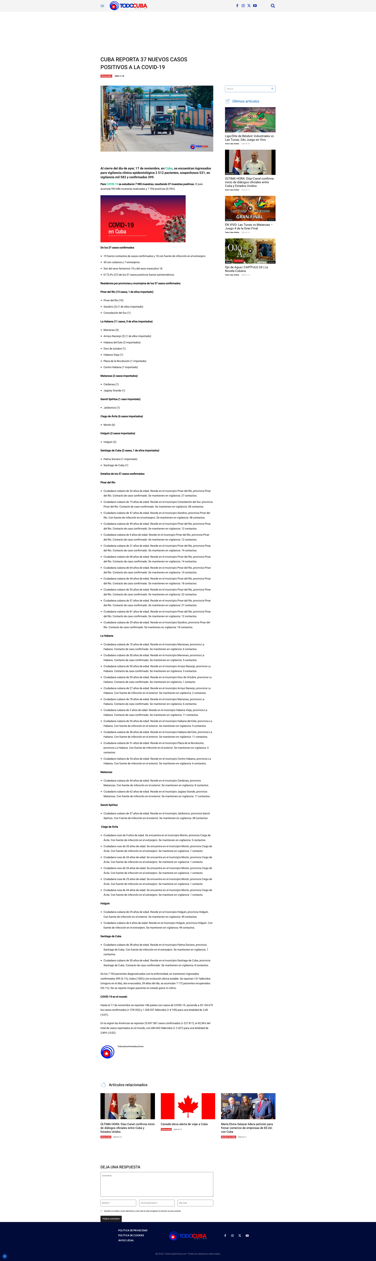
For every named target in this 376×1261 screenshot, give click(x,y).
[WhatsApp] (157, 149)
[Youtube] (255, 6)
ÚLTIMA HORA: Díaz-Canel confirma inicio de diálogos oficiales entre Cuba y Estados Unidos (249, 182)
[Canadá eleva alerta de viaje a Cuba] (188, 1106)
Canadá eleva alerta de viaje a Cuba (184, 1124)
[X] (249, 6)
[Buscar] (272, 89)
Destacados (106, 76)
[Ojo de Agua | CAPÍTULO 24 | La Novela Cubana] (250, 251)
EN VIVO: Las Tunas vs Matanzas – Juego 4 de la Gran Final (249, 226)
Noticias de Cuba (228, 1137)
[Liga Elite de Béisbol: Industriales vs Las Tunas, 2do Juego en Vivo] (250, 119)
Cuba (169, 168)
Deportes (229, 131)
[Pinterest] (148, 149)
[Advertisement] (188, 33)
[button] (273, 5)
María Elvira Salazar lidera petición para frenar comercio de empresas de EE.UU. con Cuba (247, 1128)
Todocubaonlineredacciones (130, 1046)
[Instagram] (243, 6)
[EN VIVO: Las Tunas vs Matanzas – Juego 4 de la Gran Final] (250, 208)
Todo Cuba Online (232, 143)
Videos (228, 262)
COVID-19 (112, 184)
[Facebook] (237, 6)
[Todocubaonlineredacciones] (107, 1052)
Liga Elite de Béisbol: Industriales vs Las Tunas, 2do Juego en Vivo (249, 137)
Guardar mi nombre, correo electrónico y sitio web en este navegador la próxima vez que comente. (142, 1211)
